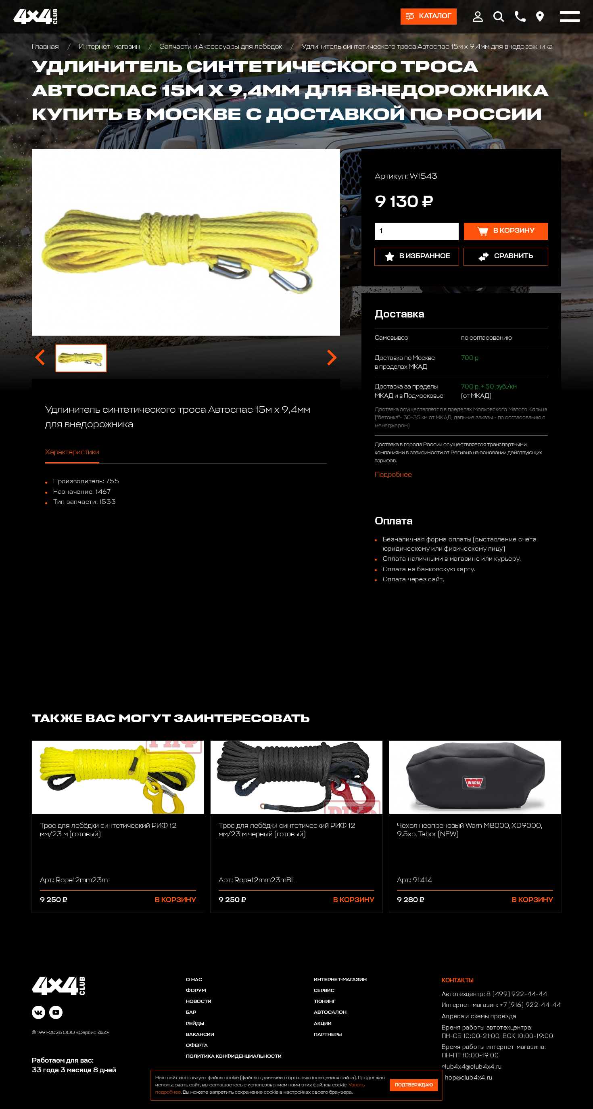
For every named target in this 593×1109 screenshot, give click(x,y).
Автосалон (330, 1012)
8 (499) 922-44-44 (517, 994)
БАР (191, 1012)
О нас (194, 979)
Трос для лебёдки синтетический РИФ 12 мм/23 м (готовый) (108, 830)
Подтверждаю (414, 1085)
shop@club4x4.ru (467, 1078)
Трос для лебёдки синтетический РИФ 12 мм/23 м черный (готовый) (287, 830)
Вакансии (200, 1034)
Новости (198, 1001)
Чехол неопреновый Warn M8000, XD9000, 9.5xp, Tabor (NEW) (469, 830)
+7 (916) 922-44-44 (530, 1005)
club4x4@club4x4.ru (472, 1067)
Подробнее (393, 474)
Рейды (195, 1023)
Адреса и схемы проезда (479, 1016)
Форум (196, 990)
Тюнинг (325, 1001)
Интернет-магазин (109, 47)
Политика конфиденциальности (234, 1056)
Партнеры (328, 1034)
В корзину (175, 900)
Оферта (197, 1045)
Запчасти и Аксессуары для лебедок (221, 47)
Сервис (324, 990)
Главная (46, 47)
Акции (323, 1023)
